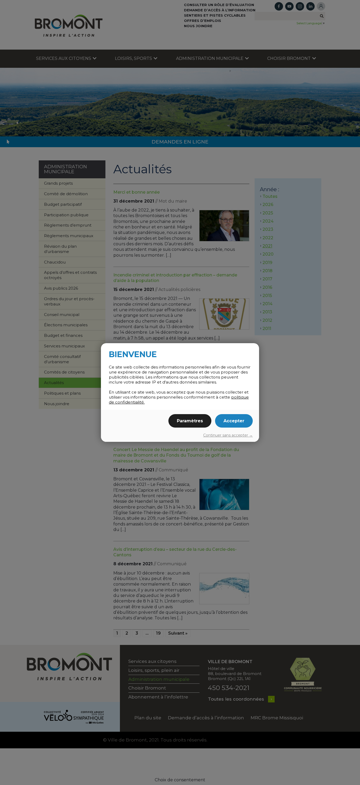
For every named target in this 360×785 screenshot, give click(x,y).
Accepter (233, 420)
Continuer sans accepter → (228, 435)
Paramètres (190, 420)
